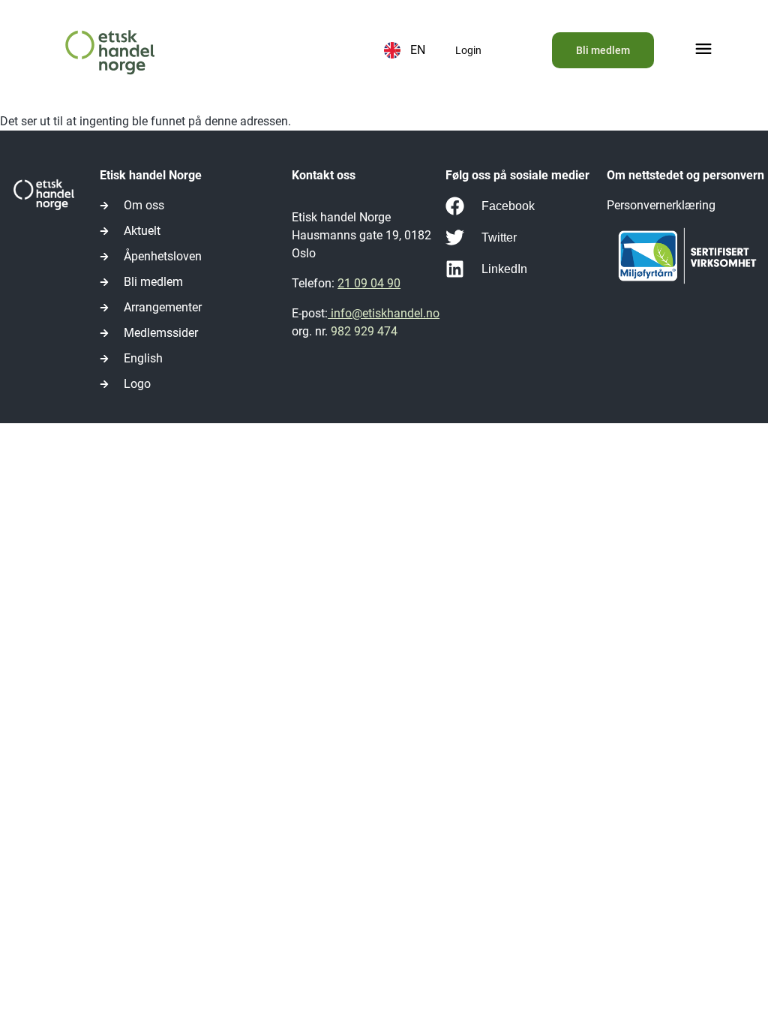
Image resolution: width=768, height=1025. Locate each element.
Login (468, 50)
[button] (703, 50)
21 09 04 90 (369, 283)
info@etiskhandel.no (384, 313)
